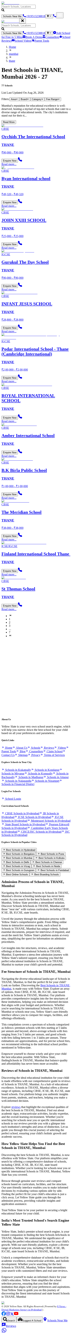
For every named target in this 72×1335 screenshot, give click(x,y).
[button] (36, 8)
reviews (15, 1107)
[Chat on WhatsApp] (4, 1331)
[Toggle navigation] (60, 15)
